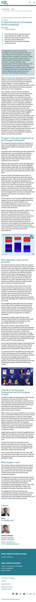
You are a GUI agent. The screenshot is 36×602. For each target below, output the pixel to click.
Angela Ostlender (10, 29)
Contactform (5, 578)
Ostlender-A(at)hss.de (12, 544)
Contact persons (7, 557)
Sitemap (12, 578)
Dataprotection (6, 584)
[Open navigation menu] (34, 2)
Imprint (3, 581)
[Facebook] (17, 594)
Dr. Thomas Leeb (7, 520)
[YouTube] (24, 594)
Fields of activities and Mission (12, 566)
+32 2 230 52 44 (10, 542)
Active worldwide (7, 568)
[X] (20, 594)
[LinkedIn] (13, 594)
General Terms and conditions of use (7, 588)
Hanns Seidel (5, 570)
